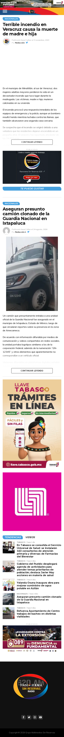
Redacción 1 (20, 232)
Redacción (20, 43)
